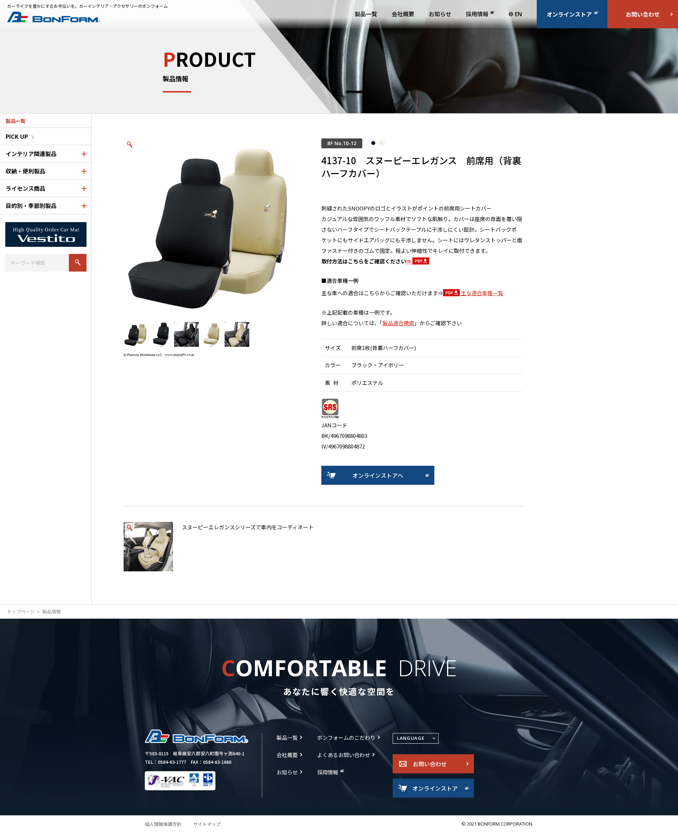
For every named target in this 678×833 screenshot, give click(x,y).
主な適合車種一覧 (481, 293)
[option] (212, 226)
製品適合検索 (398, 323)
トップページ (21, 611)
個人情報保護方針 (163, 824)
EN (518, 14)
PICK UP (17, 136)
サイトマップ (207, 824)
